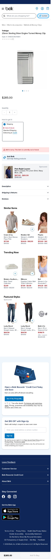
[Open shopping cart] (45, 8)
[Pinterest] (9, 494)
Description (6, 185)
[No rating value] (7, 39)
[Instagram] (15, 494)
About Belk (6, 479)
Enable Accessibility (16, 531)
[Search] (4, 16)
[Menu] (3, 9)
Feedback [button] (40, 537)
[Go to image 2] (23, 89)
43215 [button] (15, 131)
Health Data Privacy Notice (36, 528)
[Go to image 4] (27, 89)
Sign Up (9, 433)
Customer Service (9, 466)
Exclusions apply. (22, 439)
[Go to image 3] (25, 89)
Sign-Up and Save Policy (31, 437)
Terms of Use (8, 528)
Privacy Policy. (11, 439)
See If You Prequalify (14, 396)
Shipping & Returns (9, 191)
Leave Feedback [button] (8, 460)
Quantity (5, 106)
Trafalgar (5, 31)
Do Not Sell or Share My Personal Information (25, 534)
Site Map (32, 537)
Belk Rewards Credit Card (12, 472)
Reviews (5, 197)
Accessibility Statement (32, 531)
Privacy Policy (20, 528)
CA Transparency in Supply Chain (15, 537)
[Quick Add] (15, 227)
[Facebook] (3, 494)
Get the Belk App (9, 502)
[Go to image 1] (21, 89)
